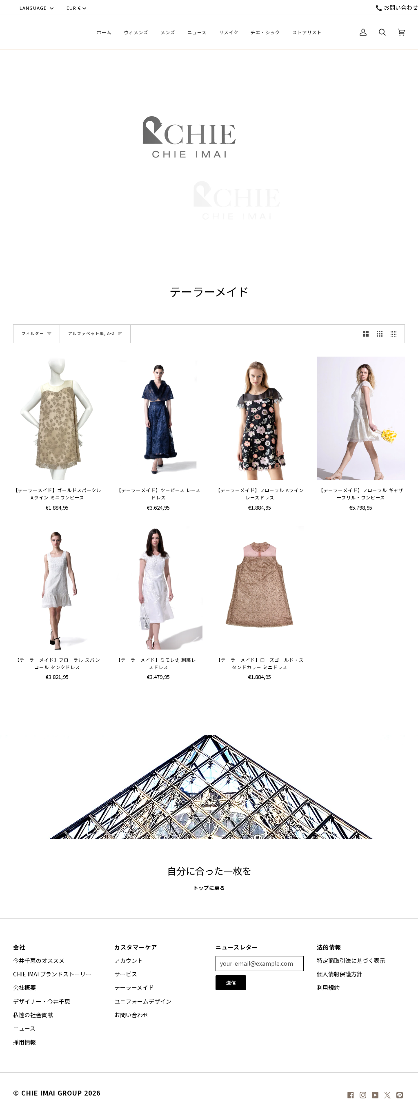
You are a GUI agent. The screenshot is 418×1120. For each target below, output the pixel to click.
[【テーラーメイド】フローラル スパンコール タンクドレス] (57, 587)
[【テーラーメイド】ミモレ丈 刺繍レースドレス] (158, 587)
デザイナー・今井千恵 (41, 1001)
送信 (231, 982)
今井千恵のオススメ (38, 960)
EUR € (74, 7)
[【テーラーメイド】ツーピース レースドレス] (158, 418)
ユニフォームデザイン (142, 1001)
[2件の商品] (366, 334)
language (34, 7)
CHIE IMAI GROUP (51, 1093)
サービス (125, 974)
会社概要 (24, 987)
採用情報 (24, 1042)
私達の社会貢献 (33, 1015)
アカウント (128, 960)
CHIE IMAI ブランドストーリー (52, 974)
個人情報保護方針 (339, 974)
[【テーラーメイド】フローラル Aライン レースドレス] (260, 418)
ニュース (24, 1028)
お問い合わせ (400, 7)
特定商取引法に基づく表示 (351, 960)
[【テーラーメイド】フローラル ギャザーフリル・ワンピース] (361, 418)
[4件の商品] (396, 334)
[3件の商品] (380, 334)
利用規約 (328, 987)
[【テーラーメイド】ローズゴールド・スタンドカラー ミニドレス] (260, 587)
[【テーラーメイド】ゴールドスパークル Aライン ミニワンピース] (57, 418)
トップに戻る (209, 888)
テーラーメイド (134, 987)
